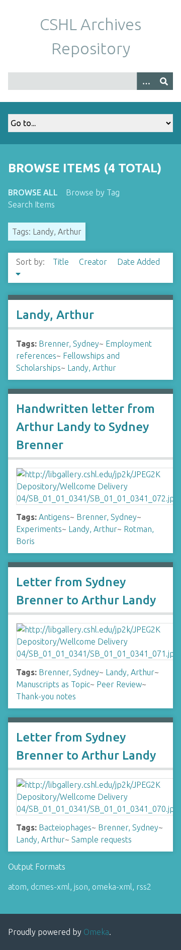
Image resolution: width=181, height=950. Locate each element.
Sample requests (101, 839)
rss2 (143, 886)
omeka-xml (112, 886)
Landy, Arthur (55, 315)
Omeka (96, 931)
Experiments (39, 529)
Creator (94, 261)
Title (62, 261)
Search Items (31, 204)
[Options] (146, 81)
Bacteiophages (65, 827)
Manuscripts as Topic (53, 684)
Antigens (54, 516)
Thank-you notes (46, 696)
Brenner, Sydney (69, 343)
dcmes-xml (50, 886)
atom (17, 886)
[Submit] (164, 81)
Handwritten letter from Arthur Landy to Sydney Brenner (85, 427)
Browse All (33, 192)
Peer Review (119, 684)
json (81, 886)
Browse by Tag (93, 192)
